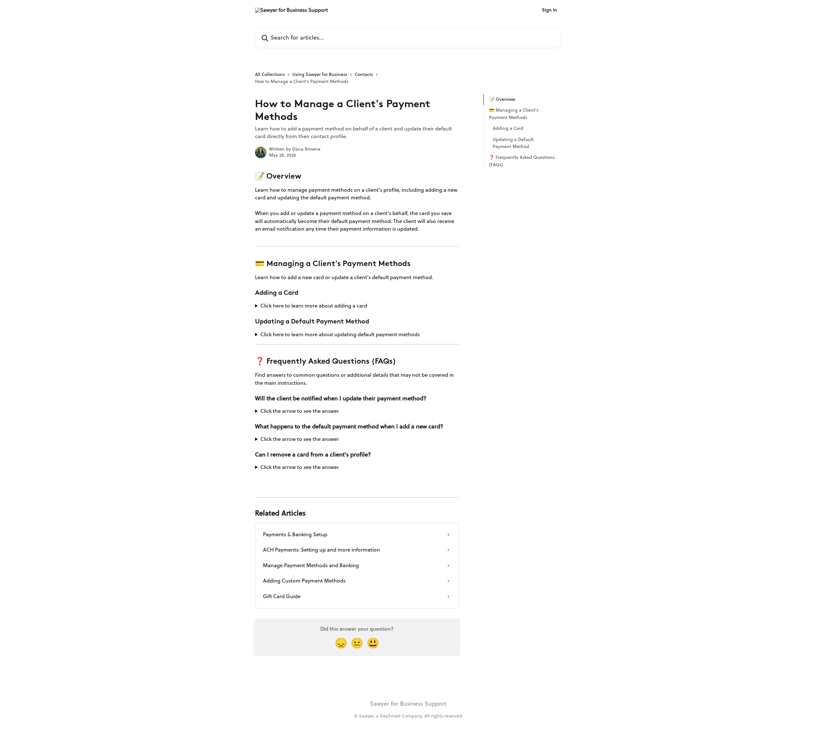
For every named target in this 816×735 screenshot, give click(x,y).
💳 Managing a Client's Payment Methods (513, 114)
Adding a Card (508, 128)
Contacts (364, 74)
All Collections (270, 74)
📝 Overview (502, 99)
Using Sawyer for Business (319, 74)
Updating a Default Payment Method (513, 143)
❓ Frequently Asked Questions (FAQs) (522, 161)
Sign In (549, 10)
